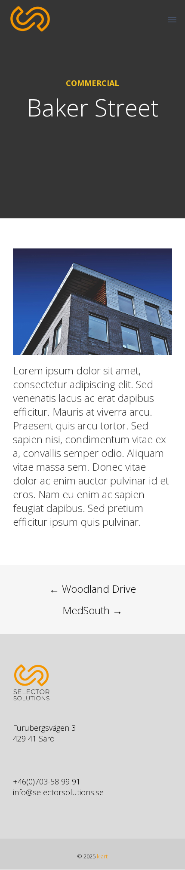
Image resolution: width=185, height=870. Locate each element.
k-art (102, 856)
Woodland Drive (92, 589)
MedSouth (92, 610)
